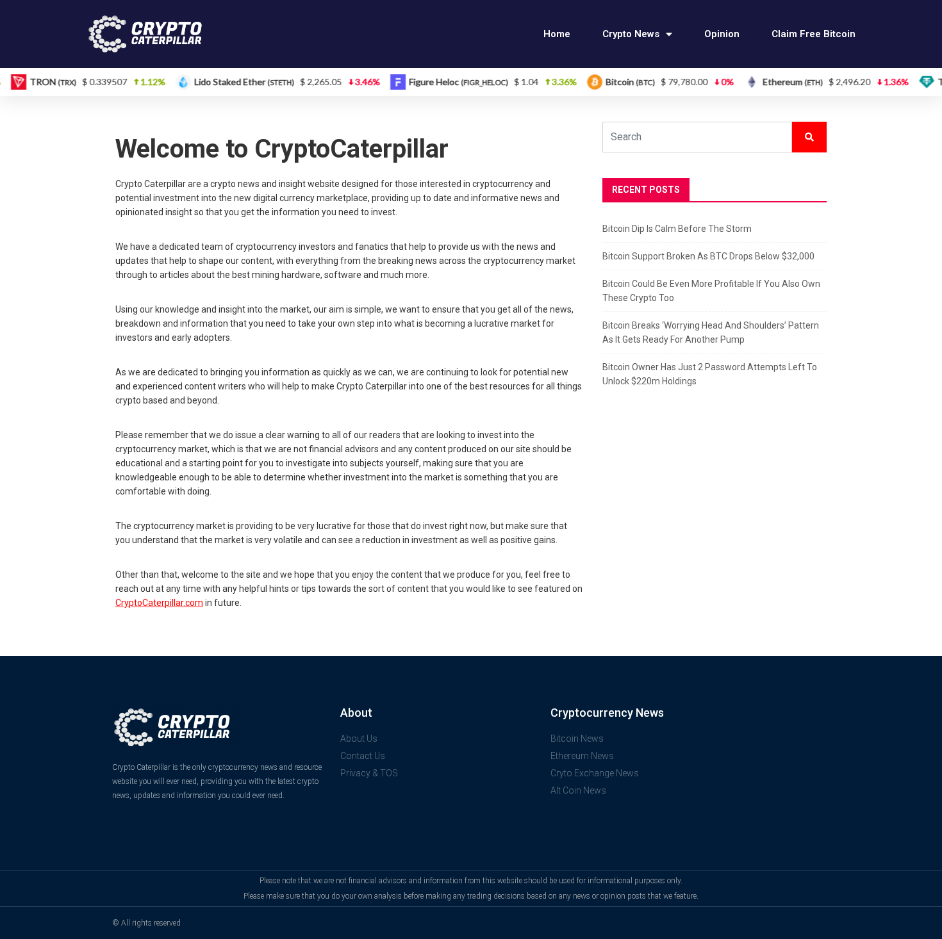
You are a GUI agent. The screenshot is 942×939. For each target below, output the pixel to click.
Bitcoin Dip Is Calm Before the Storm (677, 229)
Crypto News (630, 34)
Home (556, 34)
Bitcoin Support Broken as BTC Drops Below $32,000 (708, 256)
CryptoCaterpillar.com (159, 603)
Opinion (722, 34)
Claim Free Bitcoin (813, 34)
